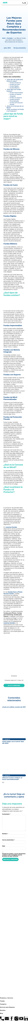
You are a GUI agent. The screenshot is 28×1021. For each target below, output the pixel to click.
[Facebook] (12, 1019)
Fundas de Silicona (15, 83)
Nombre (5, 833)
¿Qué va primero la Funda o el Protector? (15, 110)
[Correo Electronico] (7, 1019)
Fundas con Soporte (16, 97)
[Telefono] (2, 1019)
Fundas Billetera (14, 88)
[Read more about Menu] (23, 3)
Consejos (10, 38)
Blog (1, 1013)
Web (3, 846)
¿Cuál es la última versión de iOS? (14, 707)
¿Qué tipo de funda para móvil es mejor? (15, 80)
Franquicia (3, 1004)
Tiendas (2, 1001)
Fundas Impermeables (16, 92)
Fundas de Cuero (15, 84)
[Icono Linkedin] (26, 1019)
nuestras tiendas (11, 527)
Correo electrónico (8, 839)
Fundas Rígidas (14, 86)
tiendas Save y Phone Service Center (13, 592)
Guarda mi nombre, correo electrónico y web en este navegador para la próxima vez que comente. (14, 855)
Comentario (6, 814)
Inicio (3, 38)
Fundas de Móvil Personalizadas (15, 100)
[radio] (11, 678)
